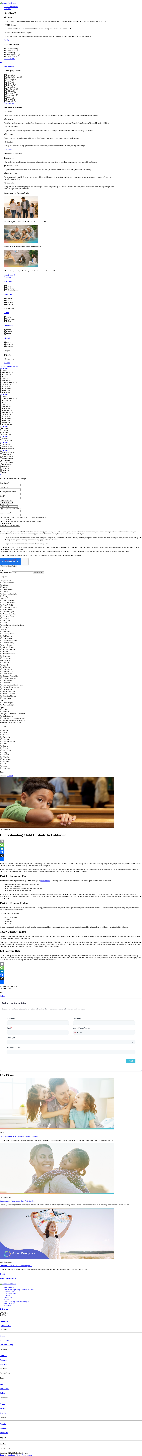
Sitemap (29, 1455)
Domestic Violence (9, 678)
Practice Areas (9, 103)
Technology (7, 698)
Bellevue (6, 735)
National (6, 711)
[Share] (71, 859)
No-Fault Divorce (9, 649)
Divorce (3, 629)
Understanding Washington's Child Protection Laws (18, 1201)
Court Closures (8, 674)
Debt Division (8, 638)
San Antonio (7, 759)
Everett (5, 748)
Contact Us (4, 366)
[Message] (71, 845)
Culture (5, 592)
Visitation (6, 627)
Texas (6, 313)
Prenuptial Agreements (11, 687)
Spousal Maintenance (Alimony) (14, 720)
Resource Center (10, 1294)
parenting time (45, 881)
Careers (7, 1299)
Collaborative (7, 636)
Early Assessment (9, 603)
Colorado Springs (9, 741)
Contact (7, 363)
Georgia (7, 338)
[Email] (71, 841)
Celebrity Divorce (9, 634)
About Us (7, 9)
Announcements (8, 583)
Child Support (8, 716)
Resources (8, 149)
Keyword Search (21, 572)
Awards (5, 587)
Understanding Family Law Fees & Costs (19, 1290)
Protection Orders (9, 691)
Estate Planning (8, 643)
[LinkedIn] (71, 848)
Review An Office (9, 694)
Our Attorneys (9, 66)
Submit (3, 776)
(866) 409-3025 (9, 59)
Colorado (8, 281)
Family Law (4, 660)
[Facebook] (71, 852)
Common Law (8, 672)
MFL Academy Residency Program (16, 1301)
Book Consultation (11, 7)
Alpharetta (4, 1433)
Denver (5, 746)
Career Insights (8, 589)
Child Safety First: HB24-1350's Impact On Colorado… (19, 1136)
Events (5, 596)
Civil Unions (7, 669)
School (5, 623)
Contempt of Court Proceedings (14, 718)
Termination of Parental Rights (13, 625)
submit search (38, 572)
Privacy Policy (21, 1455)
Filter (2, 570)
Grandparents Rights (10, 607)
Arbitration (6, 667)
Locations (7, 277)
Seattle (5, 764)
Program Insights (9, 705)
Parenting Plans (8, 616)
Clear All (10, 776)
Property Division (9, 654)
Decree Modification (10, 640)
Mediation (6, 683)
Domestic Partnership (10, 676)
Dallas (5, 744)
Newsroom (8, 1298)
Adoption (6, 663)
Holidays (3, 996)
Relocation (6, 620)
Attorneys (6, 585)
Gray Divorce (7, 645)
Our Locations (9, 1303)
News (2, 707)
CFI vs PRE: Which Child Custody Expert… (16, 1266)
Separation (6, 656)
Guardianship (7, 609)
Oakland (6, 755)
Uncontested (7, 658)
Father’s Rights (8, 605)
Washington (8, 325)
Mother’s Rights (8, 612)
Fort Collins (7, 750)
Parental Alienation (9, 614)
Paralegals (3, 714)
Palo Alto (6, 757)
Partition (6, 652)
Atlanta (5, 730)
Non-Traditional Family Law (13, 685)
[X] (71, 855)
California (8, 294)
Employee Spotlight (10, 594)
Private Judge (7, 689)
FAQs (6, 40)
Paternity (6, 618)
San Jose (6, 761)
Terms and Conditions (7, 1455)
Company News (5, 580)
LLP (1, 700)
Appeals (5, 665)
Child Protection (8, 600)
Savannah (4, 1428)
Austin (5, 733)
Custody (3, 598)
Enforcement (7, 680)
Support (22, 714)
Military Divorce (8, 647)
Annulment (6, 632)
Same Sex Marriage (9, 696)
